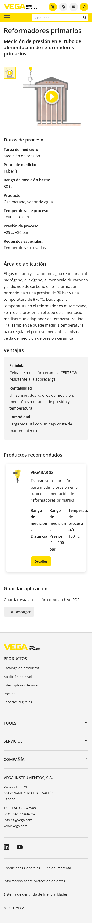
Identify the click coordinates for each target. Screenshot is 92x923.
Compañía (14, 759)
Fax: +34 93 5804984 (19, 814)
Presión (10, 693)
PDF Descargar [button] (19, 611)
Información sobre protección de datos (34, 881)
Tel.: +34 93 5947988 (20, 808)
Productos (15, 658)
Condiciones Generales (22, 868)
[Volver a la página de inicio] (22, 647)
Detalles (40, 561)
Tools (10, 723)
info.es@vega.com (18, 820)
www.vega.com (15, 826)
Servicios (13, 741)
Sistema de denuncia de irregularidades (35, 894)
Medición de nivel (18, 676)
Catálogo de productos (21, 668)
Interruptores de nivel (21, 685)
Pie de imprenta (58, 868)
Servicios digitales (18, 702)
